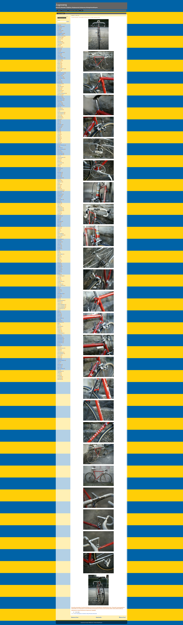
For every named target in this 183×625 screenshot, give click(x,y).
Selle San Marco (60, 113)
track (58, 169)
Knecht (58, 294)
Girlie (58, 132)
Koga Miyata (60, 98)
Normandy (59, 326)
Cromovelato (60, 153)
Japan (58, 44)
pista (58, 198)
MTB (58, 311)
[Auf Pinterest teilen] (79, 612)
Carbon (58, 142)
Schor (58, 121)
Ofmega (59, 226)
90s (58, 40)
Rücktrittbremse (60, 348)
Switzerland (59, 26)
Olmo (58, 106)
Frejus (58, 277)
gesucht (59, 375)
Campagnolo (79, 613)
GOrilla (58, 279)
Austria (58, 256)
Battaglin (59, 172)
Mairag (58, 119)
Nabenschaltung (60, 149)
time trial (59, 168)
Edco (58, 128)
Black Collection (60, 72)
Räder (58, 230)
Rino (58, 344)
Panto (58, 101)
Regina (58, 192)
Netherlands (60, 100)
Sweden (59, 356)
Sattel (58, 62)
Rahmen (59, 38)
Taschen (59, 357)
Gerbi (58, 282)
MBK (58, 220)
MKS (58, 309)
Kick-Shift (59, 147)
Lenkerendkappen (61, 304)
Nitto (58, 324)
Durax (58, 179)
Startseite (59, 10)
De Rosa (59, 176)
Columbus (84, 613)
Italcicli (58, 184)
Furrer (58, 278)
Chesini (58, 127)
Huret (58, 214)
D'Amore (59, 206)
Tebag (58, 240)
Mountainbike (60, 190)
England (59, 180)
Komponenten (60, 36)
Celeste (58, 263)
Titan (58, 139)
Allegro (58, 63)
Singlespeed (60, 42)
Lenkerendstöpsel (61, 307)
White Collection (60, 68)
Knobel (58, 296)
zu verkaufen (60, 199)
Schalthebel (59, 109)
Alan (58, 140)
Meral (58, 224)
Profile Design (60, 333)
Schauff (59, 349)
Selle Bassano (60, 352)
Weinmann (59, 94)
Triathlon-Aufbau (61, 360)
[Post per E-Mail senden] (73, 612)
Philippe (59, 331)
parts (58, 32)
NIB (58, 323)
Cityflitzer (59, 34)
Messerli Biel (59, 318)
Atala (58, 200)
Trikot (58, 243)
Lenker (58, 134)
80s (75, 613)
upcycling (59, 378)
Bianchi (59, 82)
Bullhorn (59, 75)
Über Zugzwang (64, 10)
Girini (58, 131)
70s (58, 29)
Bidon (58, 262)
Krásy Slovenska (60, 300)
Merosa (58, 316)
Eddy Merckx (59, 207)
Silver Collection (60, 235)
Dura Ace (59, 47)
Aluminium (59, 117)
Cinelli (58, 53)
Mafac (58, 312)
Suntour (59, 115)
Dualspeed (59, 83)
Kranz (58, 185)
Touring (59, 358)
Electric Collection (61, 145)
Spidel (58, 237)
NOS (58, 85)
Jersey (58, 217)
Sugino (58, 138)
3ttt (58, 71)
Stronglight (59, 239)
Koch (58, 297)
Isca (58, 292)
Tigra (58, 55)
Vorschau (59, 365)
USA (58, 165)
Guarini (59, 213)
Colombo (59, 266)
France (58, 48)
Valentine (59, 364)
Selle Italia (59, 86)
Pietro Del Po (60, 191)
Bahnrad (59, 151)
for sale (58, 373)
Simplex (59, 87)
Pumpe (58, 334)
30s (58, 251)
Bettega (59, 260)
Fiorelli (58, 274)
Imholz (58, 289)
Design (58, 270)
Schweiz (59, 59)
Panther (59, 330)
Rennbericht (59, 342)
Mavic (58, 160)
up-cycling (59, 376)
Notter (58, 327)
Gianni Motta (60, 210)
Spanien (59, 236)
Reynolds (59, 41)
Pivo (58, 229)
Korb (58, 299)
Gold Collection (60, 57)
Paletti (58, 329)
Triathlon (59, 195)
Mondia (59, 66)
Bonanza (59, 126)
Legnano (59, 303)
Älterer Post (122, 617)
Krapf (58, 187)
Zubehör (59, 196)
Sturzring (59, 354)
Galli (58, 130)
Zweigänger (59, 371)
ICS (58, 183)
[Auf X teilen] (77, 612)
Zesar (58, 369)
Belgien (59, 202)
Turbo (58, 361)
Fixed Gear (59, 97)
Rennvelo (95, 613)
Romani (59, 345)
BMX (58, 258)
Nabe (58, 225)
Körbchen (59, 301)
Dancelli (59, 175)
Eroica (58, 49)
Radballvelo (60, 339)
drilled (58, 372)
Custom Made (60, 52)
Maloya (59, 314)
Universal (59, 116)
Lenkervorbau (60, 78)
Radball (59, 335)
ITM (58, 288)
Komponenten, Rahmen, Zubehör (74, 10)
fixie (58, 79)
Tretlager (59, 241)
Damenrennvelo (60, 112)
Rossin (58, 346)
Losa (58, 135)
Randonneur (60, 341)
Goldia (58, 211)
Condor (58, 267)
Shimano (59, 60)
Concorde (59, 173)
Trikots (58, 244)
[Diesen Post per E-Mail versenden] (75, 612)
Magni (58, 136)
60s (58, 45)
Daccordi (59, 269)
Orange (59, 81)
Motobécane (59, 322)
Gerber (58, 64)
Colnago (59, 56)
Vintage (59, 248)
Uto (58, 363)
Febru (58, 155)
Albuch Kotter (60, 254)
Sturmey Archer (60, 353)
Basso (58, 259)
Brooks (58, 70)
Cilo (58, 51)
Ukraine (59, 245)
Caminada (59, 104)
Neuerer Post (74, 617)
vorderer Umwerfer (61, 93)
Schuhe (58, 350)
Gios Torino (59, 284)
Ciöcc (58, 205)
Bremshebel (59, 74)
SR (57, 232)
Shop (81, 10)
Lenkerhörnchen (60, 308)
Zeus (58, 166)
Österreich (59, 379)
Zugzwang (61, 4)
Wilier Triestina (60, 368)
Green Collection (60, 285)
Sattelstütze (59, 76)
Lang (58, 218)
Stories (58, 164)
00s (58, 170)
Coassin (59, 264)
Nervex (58, 67)
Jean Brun (59, 215)
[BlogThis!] (76, 612)
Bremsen (59, 96)
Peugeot (59, 102)
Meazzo (59, 315)
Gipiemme (59, 181)
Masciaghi (59, 221)
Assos (58, 255)
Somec (58, 150)
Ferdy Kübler (60, 209)
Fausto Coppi (60, 154)
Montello (59, 320)
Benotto (59, 203)
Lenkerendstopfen (61, 305)
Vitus (58, 123)
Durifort (59, 271)
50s (58, 111)
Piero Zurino (59, 162)
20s (58, 249)
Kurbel (58, 89)
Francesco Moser (60, 157)
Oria (58, 120)
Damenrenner (60, 105)
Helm (58, 286)
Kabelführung (60, 293)
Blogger (100, 622)
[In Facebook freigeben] (78, 612)
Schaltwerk (59, 90)
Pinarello (91, 613)
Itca (58, 146)
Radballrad (59, 337)
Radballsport (60, 338)
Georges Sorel (60, 281)
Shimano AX (59, 233)
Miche (58, 319)
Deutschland (60, 177)
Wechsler (59, 91)
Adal (58, 252)
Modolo (59, 188)
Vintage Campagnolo (61, 13)
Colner (58, 143)
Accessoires (59, 124)
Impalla (59, 290)
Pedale (58, 228)
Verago (58, 247)
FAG (58, 273)
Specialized (59, 194)
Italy (88, 613)
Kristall (58, 158)
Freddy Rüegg (60, 275)
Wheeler (59, 367)
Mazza (58, 222)
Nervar (58, 161)
